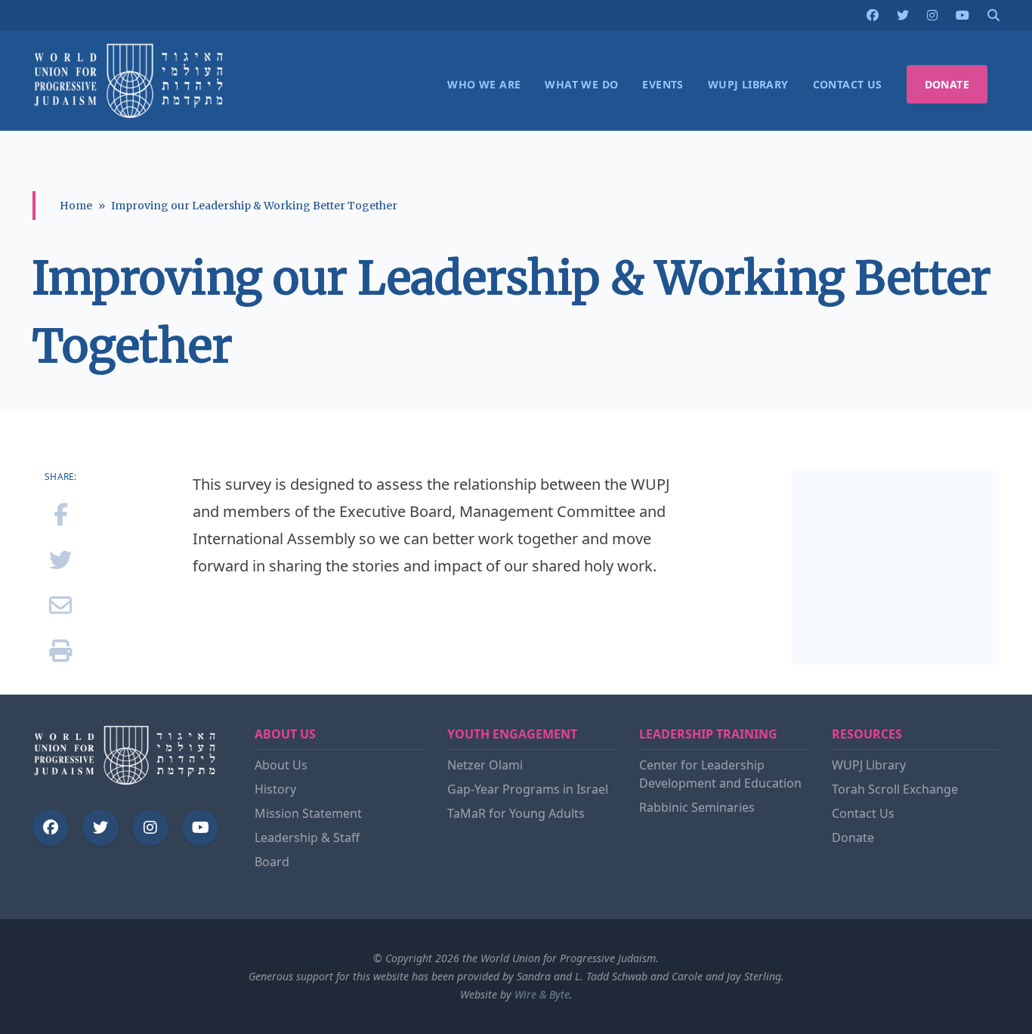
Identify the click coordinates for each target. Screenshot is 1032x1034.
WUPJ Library (869, 765)
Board (272, 861)
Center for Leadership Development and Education (720, 774)
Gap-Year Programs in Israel (527, 789)
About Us (281, 765)
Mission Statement (308, 813)
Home (76, 205)
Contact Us (863, 813)
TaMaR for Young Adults (516, 813)
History (275, 789)
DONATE (947, 84)
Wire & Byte (542, 994)
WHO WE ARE (484, 84)
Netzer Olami (485, 765)
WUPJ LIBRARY (748, 84)
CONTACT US (847, 84)
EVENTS (662, 84)
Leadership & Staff (307, 837)
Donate (853, 837)
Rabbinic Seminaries (697, 807)
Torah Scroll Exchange (895, 789)
